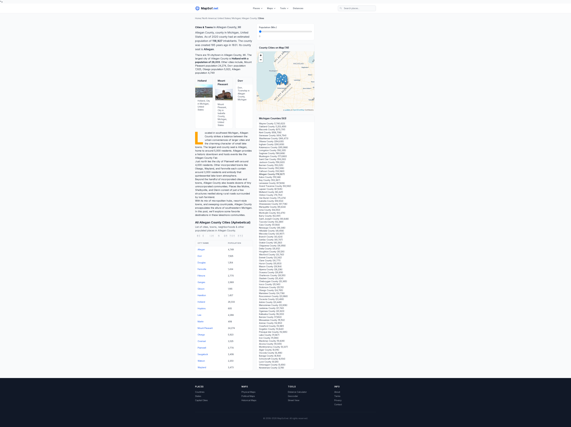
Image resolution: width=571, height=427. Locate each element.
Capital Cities (201, 400)
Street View (293, 400)
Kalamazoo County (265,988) (273, 147)
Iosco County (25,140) (269, 284)
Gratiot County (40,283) (270, 242)
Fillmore (201, 275)
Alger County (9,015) (269, 350)
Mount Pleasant (205, 328)
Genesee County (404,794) (273, 135)
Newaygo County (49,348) (272, 227)
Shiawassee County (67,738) (273, 204)
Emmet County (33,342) (270, 257)
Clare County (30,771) (270, 260)
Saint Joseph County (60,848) (274, 219)
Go (308, 36)
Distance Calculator (297, 392)
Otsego (207, 69)
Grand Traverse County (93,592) (275, 186)
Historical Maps (248, 400)
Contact (338, 404)
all (244, 236)
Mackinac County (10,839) (272, 341)
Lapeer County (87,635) (271, 189)
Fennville (225, 168)
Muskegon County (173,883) (273, 156)
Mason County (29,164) (270, 266)
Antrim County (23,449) (270, 302)
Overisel (202, 341)
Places (256, 8)
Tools (283, 8)
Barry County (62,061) (270, 216)
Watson (201, 361)
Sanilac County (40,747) (271, 239)
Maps (270, 8)
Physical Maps (248, 392)
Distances (298, 8)
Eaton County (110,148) (270, 177)
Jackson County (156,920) (272, 162)
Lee (199, 315)
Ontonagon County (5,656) (272, 364)
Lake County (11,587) (269, 335)
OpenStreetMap (298, 110)
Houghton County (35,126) (272, 251)
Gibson (201, 288)
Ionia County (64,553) (269, 210)
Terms (337, 396)
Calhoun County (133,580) (271, 171)
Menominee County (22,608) (273, 305)
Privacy (338, 400)
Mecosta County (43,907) (271, 233)
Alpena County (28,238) (271, 269)
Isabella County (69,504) (271, 201)
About (337, 392)
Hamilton (202, 295)
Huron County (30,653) (270, 263)
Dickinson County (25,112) (271, 287)
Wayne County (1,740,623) (272, 123)
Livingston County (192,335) (272, 150)
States (198, 396)
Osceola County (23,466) (271, 299)
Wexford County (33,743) (271, 254)
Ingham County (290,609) (271, 144)
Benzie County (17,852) (270, 317)
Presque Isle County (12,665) (273, 332)
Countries (199, 392)
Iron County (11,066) (269, 338)
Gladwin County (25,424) (271, 278)
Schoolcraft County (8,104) (272, 358)
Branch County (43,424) (271, 236)
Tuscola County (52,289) (271, 221)
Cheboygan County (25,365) (273, 281)
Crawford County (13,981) (271, 326)
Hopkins (202, 308)
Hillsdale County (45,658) (271, 230)
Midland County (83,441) (271, 192)
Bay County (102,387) (269, 180)
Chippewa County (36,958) (272, 245)
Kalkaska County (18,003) (271, 314)
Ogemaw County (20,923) (271, 311)
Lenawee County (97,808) (272, 183)
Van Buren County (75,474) (272, 198)
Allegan (236, 69)
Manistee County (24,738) (272, 293)
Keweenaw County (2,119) (271, 367)
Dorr (230, 65)
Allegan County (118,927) (272, 174)
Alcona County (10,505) (270, 344)
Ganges (201, 282)
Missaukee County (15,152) (272, 320)
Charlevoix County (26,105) (272, 275)
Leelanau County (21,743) (271, 308)
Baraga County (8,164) (270, 355)
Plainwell (229, 161)
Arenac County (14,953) (270, 323)
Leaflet (287, 110)
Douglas (202, 262)
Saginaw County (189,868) (272, 153)
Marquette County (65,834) (272, 207)
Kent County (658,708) (270, 132)
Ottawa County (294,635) (271, 141)
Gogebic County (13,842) (271, 329)
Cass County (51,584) (269, 224)
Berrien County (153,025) (271, 165)
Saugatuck (203, 354)
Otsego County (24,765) (271, 290)
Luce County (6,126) (269, 361)
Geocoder (293, 396)
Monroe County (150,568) (271, 168)
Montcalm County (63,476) (272, 213)
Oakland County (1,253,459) (272, 126)
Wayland (209, 168)
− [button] (261, 60)
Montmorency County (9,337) (273, 347)
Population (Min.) (268, 27)
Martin (201, 321)
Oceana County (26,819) (271, 272)
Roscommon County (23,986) (273, 296)
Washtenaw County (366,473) (273, 138)
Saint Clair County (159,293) (272, 159)
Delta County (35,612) (269, 248)
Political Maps (248, 396)
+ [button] (261, 55)
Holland (236, 58)
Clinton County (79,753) (271, 195)
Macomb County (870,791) (272, 129)
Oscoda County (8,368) (270, 353)
